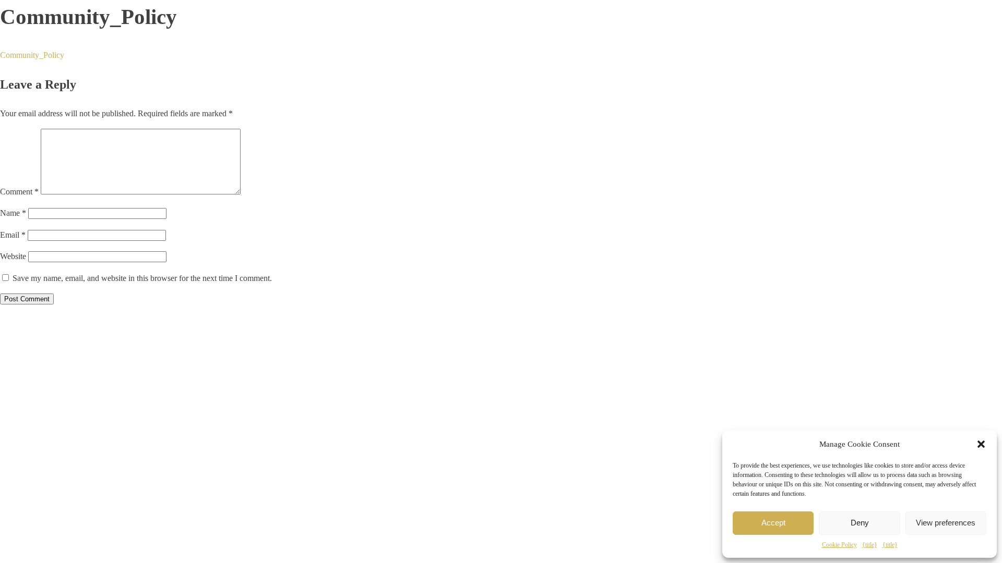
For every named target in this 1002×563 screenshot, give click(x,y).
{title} (869, 544)
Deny (860, 522)
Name (13, 213)
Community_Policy (32, 55)
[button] (981, 444)
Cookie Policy (839, 544)
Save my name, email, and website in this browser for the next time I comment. (142, 278)
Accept (773, 522)
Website (13, 256)
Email (13, 234)
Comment (19, 191)
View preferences (945, 522)
